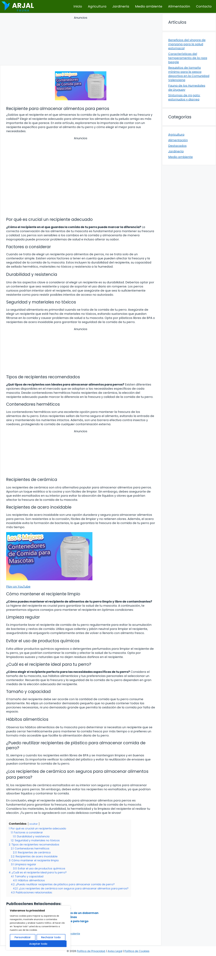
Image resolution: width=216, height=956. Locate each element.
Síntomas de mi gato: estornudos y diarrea (184, 97)
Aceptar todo (38, 944)
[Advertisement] (80, 41)
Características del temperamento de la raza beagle (187, 58)
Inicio (77, 6)
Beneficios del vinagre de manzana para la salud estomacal (187, 44)
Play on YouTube (18, 586)
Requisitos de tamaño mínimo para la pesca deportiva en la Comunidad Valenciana (188, 74)
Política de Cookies (136, 951)
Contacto (204, 6)
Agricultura (97, 6)
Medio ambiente (148, 6)
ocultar (33, 824)
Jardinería (120, 6)
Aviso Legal (115, 951)
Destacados (177, 146)
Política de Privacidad (91, 951)
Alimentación (179, 6)
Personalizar (23, 937)
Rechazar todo (51, 937)
